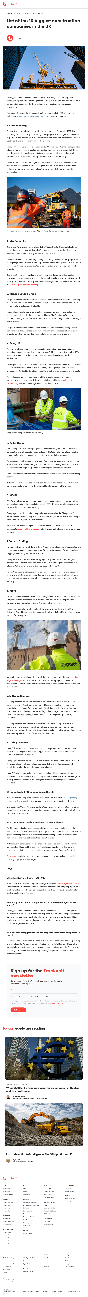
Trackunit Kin (6, 1241)
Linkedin (46, 1258)
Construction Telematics (30, 1202)
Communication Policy (73, 1291)
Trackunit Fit (6, 1211)
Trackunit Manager (8, 1202)
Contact (5, 1272)
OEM (24, 1189)
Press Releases (7, 1267)
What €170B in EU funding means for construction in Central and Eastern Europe (42, 1089)
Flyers (45, 1205)
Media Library (7, 1270)
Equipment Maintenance (30, 1214)
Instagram (47, 1264)
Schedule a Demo (70, 1267)
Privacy (38, 1291)
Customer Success (49, 1192)
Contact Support (49, 1197)
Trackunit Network (28, 1233)
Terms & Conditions (27, 1291)
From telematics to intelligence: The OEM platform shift (39, 1154)
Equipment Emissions (29, 1211)
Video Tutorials (48, 1194)
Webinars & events (70, 1191)
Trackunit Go (6, 1205)
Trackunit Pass (7, 1238)
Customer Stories (69, 1198)
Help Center (47, 1189)
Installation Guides (49, 1208)
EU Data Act (47, 1214)
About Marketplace (8, 1221)
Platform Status (48, 1224)
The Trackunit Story (8, 1258)
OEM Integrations (8, 1224)
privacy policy (57, 1003)
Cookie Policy (46, 1291)
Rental (25, 1192)
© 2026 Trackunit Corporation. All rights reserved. (9, 1291)
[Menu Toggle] (83, 4)
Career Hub (26, 1261)
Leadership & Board (8, 1264)
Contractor (26, 1194)
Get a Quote (68, 1258)
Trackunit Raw (7, 1232)
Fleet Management (28, 1220)
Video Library (68, 1188)
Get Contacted (69, 1261)
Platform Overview (8, 1194)
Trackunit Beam (7, 1244)
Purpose (5, 1261)
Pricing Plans (68, 1264)
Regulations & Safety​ (50, 1211)
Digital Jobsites (27, 1208)
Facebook (47, 1261)
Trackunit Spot (7, 1235)
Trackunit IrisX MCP (8, 1192)
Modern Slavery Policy (58, 1291)
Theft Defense (27, 1226)
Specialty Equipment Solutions (32, 1223)
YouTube (46, 1267)
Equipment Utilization (29, 1217)
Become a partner (28, 1271)
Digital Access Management (31, 1205)
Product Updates (69, 1201)
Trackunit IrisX (7, 1189)
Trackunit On (6, 1208)
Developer (47, 1221)
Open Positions (27, 1264)
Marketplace (6, 1219)
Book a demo (12, 856)
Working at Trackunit (29, 1258)
